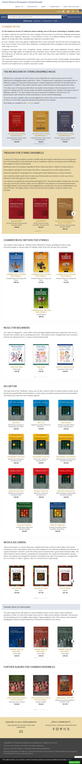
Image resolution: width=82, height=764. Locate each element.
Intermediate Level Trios (41, 457)
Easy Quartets (66, 423)
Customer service (9, 746)
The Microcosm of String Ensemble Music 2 (41, 135)
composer (37, 21)
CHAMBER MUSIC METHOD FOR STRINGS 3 (66, 275)
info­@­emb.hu (39, 746)
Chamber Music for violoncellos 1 (16, 650)
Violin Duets (41, 367)
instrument (47, 21)
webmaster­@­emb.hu (43, 748)
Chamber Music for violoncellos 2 (41, 650)
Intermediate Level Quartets (66, 457)
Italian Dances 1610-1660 (65, 698)
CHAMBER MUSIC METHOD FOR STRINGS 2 (41, 275)
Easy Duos (16, 423)
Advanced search (74, 17)
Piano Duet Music (17, 367)
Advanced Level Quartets (66, 491)
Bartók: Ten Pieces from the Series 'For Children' (65, 222)
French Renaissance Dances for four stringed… (41, 699)
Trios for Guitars (65, 588)
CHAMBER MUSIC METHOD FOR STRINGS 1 (16, 275)
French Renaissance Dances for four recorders (16, 699)
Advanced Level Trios (41, 491)
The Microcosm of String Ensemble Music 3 (65, 135)
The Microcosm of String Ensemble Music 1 (16, 135)
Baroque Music (16, 221)
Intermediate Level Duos (16, 457)
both (55, 21)
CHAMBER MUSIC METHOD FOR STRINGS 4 (41, 311)
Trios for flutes (17, 588)
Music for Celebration (57, 525)
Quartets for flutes (41, 588)
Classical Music (41, 221)
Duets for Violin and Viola (65, 367)
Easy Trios (41, 423)
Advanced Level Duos (16, 491)
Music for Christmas (24, 525)
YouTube (30, 103)
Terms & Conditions (17, 748)
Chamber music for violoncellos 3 (65, 650)
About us (6, 748)
